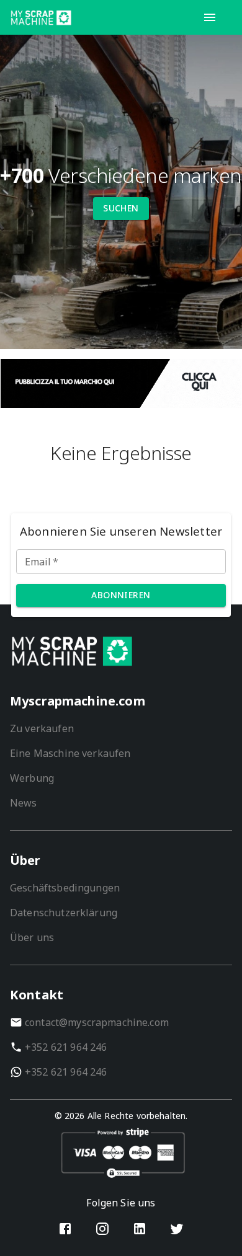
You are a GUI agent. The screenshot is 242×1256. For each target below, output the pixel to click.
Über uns (32, 937)
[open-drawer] (209, 17)
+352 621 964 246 (66, 1047)
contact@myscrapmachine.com (97, 1022)
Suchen (120, 208)
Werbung (32, 778)
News (23, 803)
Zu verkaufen (42, 728)
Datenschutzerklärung (63, 912)
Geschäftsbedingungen (65, 888)
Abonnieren (120, 595)
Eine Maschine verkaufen (70, 753)
